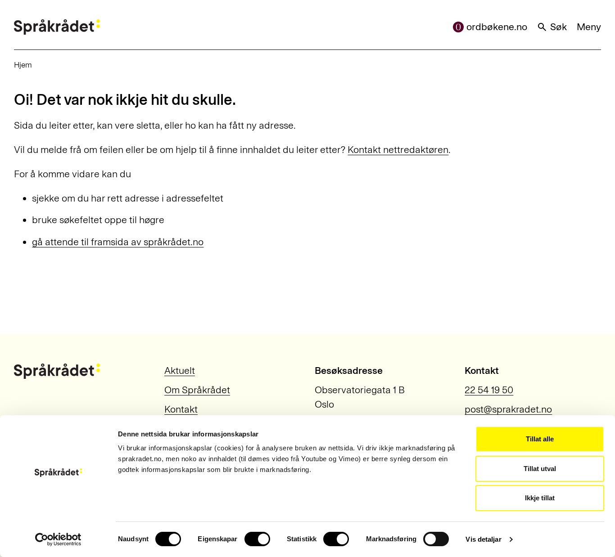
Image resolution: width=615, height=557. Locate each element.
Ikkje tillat (540, 498)
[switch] (257, 539)
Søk (558, 27)
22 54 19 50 (489, 390)
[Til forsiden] (57, 27)
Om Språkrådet (197, 390)
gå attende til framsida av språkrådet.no (117, 242)
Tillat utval (540, 468)
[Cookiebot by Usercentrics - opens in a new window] (58, 539)
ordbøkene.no (496, 27)
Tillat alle (540, 439)
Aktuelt (179, 371)
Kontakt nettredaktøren (398, 150)
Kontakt (181, 409)
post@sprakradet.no (508, 409)
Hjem (23, 64)
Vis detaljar (483, 539)
